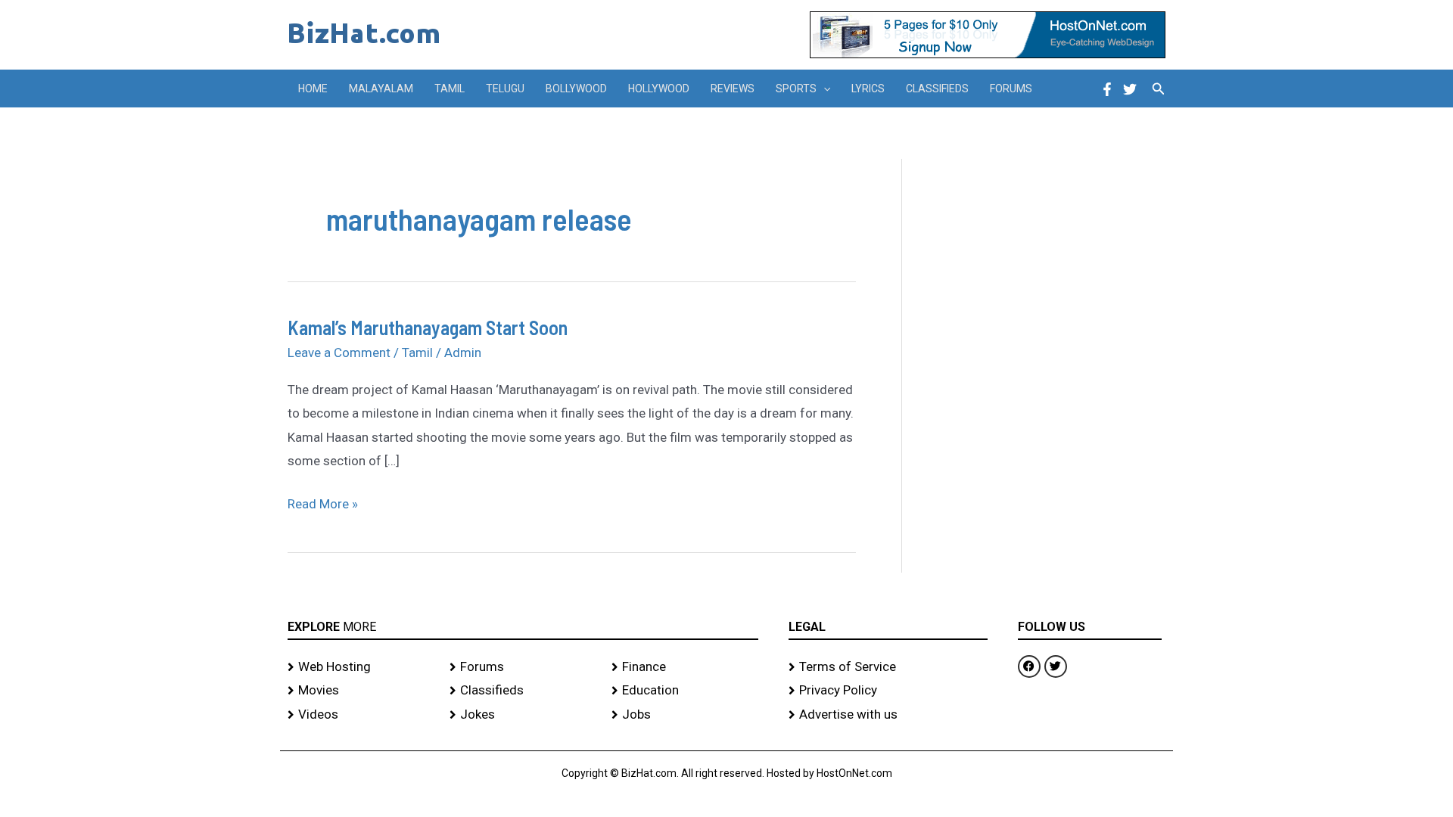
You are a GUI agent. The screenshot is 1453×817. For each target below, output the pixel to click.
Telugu (505, 88)
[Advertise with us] (888, 715)
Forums (1011, 88)
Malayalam (381, 88)
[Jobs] (684, 715)
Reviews (733, 88)
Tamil (449, 88)
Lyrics (868, 88)
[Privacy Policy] (888, 691)
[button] (823, 88)
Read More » (323, 501)
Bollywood (576, 88)
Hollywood (658, 88)
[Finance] (684, 667)
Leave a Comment (339, 352)
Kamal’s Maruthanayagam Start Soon (428, 327)
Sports (796, 88)
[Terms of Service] (888, 667)
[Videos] (361, 715)
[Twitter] (1130, 89)
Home (313, 88)
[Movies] (361, 691)
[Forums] (523, 667)
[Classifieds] (523, 691)
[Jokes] (523, 715)
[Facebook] (1107, 89)
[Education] (684, 691)
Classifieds (937, 88)
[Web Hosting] (361, 667)
